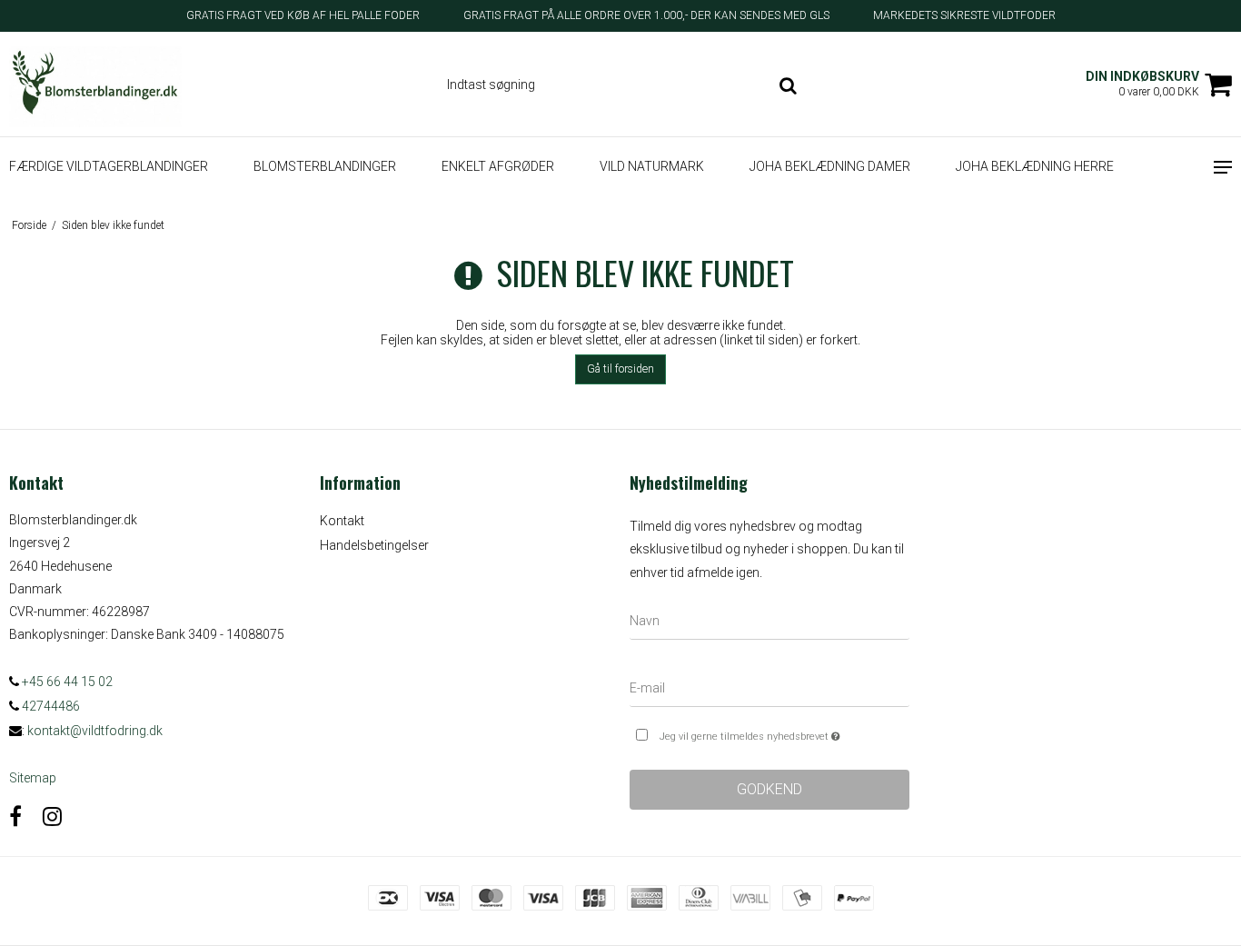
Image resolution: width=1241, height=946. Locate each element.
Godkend (769, 789)
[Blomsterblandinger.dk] (103, 84)
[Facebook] (15, 817)
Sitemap (32, 778)
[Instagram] (52, 817)
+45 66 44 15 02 (66, 681)
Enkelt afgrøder (498, 166)
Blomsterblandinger (324, 166)
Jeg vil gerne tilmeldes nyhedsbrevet (784, 732)
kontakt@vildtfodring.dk (95, 730)
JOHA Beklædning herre (1035, 166)
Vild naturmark (652, 166)
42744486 (49, 706)
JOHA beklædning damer (830, 166)
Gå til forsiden (620, 369)
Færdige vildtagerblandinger (108, 166)
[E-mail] (769, 691)
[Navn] (769, 624)
